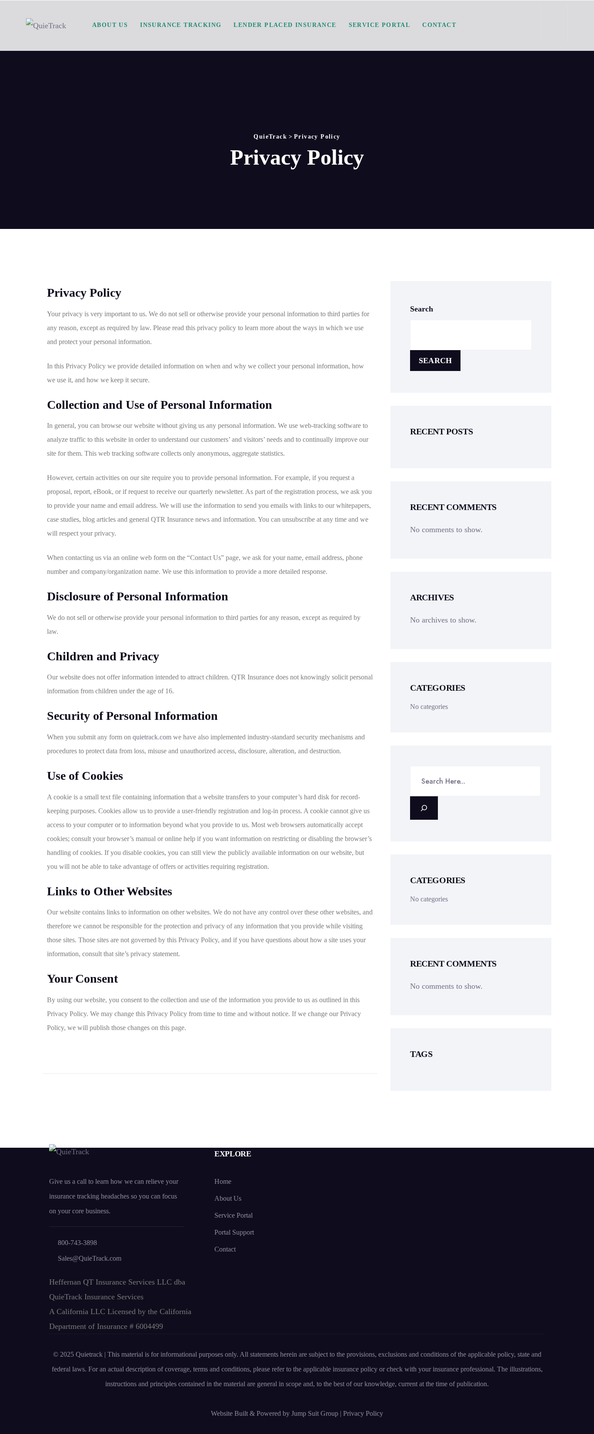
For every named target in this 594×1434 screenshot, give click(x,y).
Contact (439, 25)
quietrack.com (152, 737)
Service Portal (379, 25)
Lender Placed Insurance (285, 25)
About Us (110, 25)
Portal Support (234, 1232)
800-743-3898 (77, 1242)
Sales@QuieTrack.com (89, 1258)
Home (222, 1181)
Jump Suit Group (315, 1413)
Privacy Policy (363, 1413)
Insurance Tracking (180, 25)
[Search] (424, 808)
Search (421, 309)
